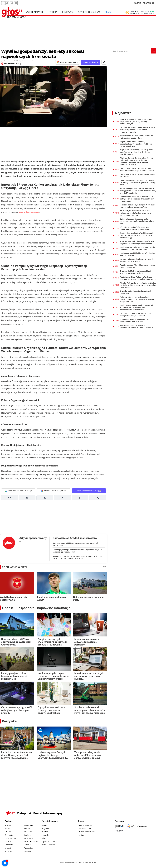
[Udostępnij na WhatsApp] (44, 497)
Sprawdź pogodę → (147, 13)
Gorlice (8, 841)
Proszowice (28, 838)
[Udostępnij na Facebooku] (9, 497)
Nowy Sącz (28, 825)
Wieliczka (28, 851)
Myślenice (9, 851)
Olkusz (27, 828)
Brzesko (8, 832)
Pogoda (44, 825)
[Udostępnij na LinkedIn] (27, 497)
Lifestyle (44, 832)
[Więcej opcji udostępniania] (97, 497)
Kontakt (81, 835)
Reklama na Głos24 (85, 828)
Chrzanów (9, 835)
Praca (108, 11)
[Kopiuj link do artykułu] (80, 497)
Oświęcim (28, 832)
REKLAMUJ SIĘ (148, 3)
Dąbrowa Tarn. (11, 838)
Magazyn (45, 828)
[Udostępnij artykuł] (103, 62)
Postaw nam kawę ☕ (91, 62)
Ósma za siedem (48, 845)
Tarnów (27, 845)
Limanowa (9, 845)
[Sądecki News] (131, 826)
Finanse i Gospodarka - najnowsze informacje (36, 608)
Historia (52, 11)
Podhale (27, 835)
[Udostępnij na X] (62, 497)
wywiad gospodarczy (29, 212)
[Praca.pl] (119, 826)
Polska (44, 838)
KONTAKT (137, 3)
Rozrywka (67, 11)
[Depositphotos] (142, 826)
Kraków (8, 825)
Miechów (8, 848)
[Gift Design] (119, 831)
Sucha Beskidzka (31, 841)
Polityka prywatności (86, 832)
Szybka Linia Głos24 (89, 11)
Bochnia (8, 828)
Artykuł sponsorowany (12, 64)
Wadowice (28, 848)
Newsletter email (85, 825)
